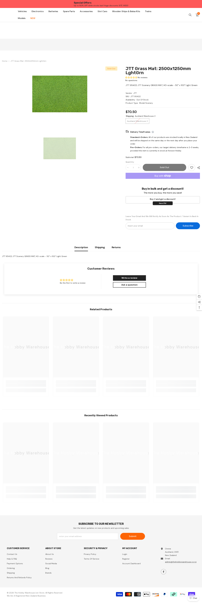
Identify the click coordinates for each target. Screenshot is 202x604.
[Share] (197, 167)
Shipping (100, 247)
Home (4, 61)
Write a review (129, 277)
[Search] (190, 15)
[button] (131, 77)
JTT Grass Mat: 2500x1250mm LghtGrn (158, 70)
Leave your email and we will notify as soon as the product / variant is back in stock (162, 218)
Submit (132, 536)
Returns (116, 247)
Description (81, 247)
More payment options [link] (163, 180)
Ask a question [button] (129, 284)
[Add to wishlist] (191, 167)
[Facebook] (163, 571)
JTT (135, 93)
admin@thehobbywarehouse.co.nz (181, 562)
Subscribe (188, 225)
